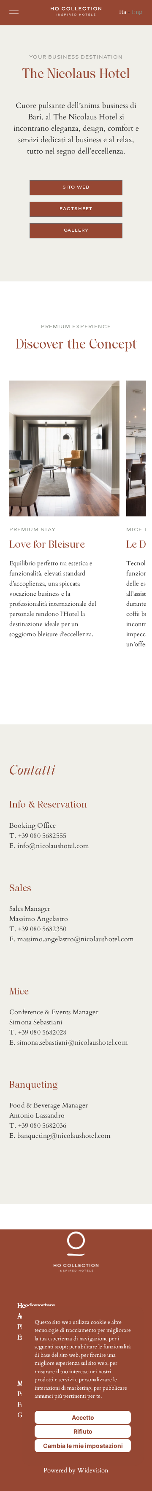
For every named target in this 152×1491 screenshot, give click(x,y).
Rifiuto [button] (82, 1431)
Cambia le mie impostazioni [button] (83, 1445)
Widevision (93, 1470)
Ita (122, 11)
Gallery (76, 230)
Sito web (76, 187)
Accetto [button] (83, 1417)
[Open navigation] (14, 12)
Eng (137, 11)
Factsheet (76, 208)
